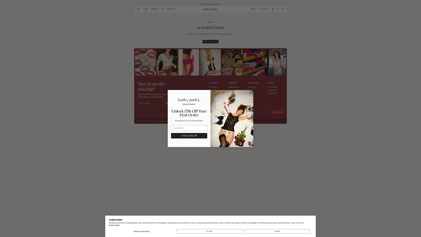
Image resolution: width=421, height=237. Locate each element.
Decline (277, 231)
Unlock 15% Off (189, 135)
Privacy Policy (114, 225)
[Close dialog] (250, 93)
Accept (209, 231)
